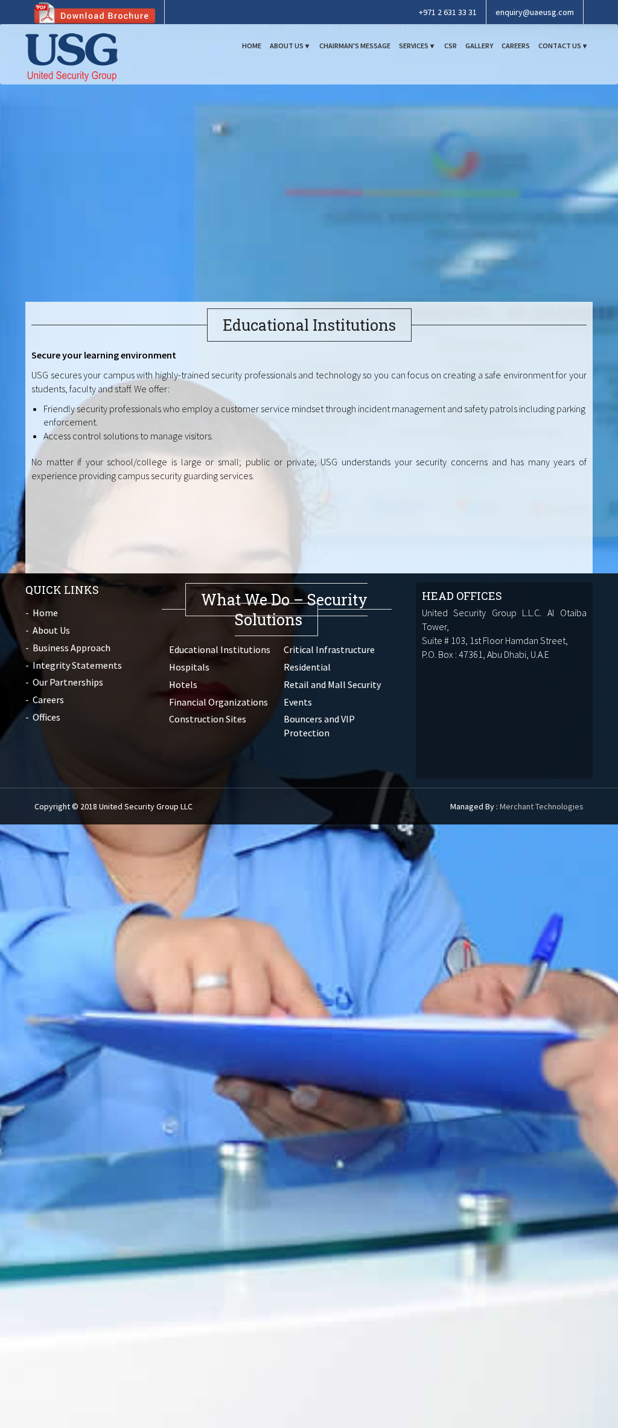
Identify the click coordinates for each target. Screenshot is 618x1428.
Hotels (183, 684)
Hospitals (189, 667)
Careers (516, 45)
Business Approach (71, 648)
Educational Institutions (219, 649)
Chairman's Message (354, 45)
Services (413, 45)
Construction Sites (207, 719)
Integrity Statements (77, 665)
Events (298, 702)
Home (251, 45)
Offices (46, 717)
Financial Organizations (218, 702)
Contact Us (559, 45)
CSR (450, 45)
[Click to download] (94, 12)
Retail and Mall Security (332, 684)
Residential (307, 667)
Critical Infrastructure (329, 649)
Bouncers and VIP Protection (319, 726)
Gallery (479, 45)
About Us (287, 45)
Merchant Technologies (542, 806)
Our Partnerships (68, 682)
